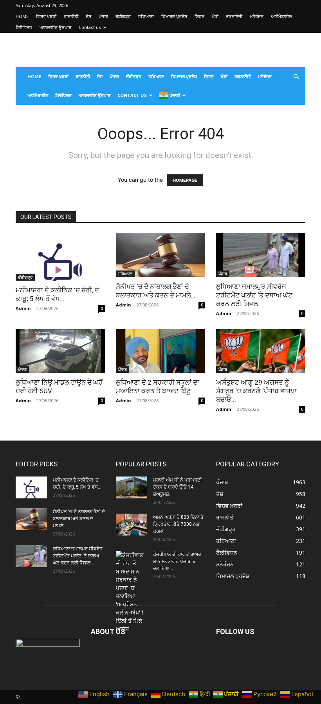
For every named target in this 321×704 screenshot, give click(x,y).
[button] (296, 77)
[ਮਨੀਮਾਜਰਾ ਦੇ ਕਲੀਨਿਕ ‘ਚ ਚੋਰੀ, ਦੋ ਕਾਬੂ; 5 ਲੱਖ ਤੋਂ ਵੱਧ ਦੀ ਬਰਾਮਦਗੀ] (60, 257)
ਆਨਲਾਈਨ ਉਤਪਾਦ (55, 27)
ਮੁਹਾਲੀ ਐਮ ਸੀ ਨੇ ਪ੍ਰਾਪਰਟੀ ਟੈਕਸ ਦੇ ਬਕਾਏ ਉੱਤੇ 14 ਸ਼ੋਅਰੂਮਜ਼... (177, 487)
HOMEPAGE (185, 180)
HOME (22, 16)
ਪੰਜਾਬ (103, 16)
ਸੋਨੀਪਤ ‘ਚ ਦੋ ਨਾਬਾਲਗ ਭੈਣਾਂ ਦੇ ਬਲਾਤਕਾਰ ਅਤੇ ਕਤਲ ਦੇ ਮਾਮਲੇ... (79, 518)
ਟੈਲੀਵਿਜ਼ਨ (24, 27)
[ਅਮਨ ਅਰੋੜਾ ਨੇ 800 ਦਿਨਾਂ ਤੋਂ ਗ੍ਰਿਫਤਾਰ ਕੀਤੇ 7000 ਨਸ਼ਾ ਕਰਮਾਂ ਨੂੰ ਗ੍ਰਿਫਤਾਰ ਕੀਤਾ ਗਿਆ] (131, 525)
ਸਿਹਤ (199, 16)
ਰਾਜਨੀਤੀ (71, 16)
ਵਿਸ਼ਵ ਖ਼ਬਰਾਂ (46, 16)
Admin (23, 308)
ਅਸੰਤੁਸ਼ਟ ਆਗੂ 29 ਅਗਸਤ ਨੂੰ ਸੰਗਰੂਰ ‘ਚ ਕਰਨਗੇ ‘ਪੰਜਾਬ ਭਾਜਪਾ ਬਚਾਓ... (256, 390)
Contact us (90, 27)
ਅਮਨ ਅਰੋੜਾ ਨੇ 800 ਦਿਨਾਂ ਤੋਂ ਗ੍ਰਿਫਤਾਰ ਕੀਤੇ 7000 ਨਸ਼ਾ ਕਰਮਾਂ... (178, 524)
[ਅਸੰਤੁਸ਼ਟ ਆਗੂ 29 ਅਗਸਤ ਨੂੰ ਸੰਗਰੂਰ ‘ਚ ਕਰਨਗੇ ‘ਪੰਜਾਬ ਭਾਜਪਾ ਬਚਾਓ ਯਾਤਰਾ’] (260, 351)
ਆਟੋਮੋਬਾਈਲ (281, 16)
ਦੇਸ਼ (88, 16)
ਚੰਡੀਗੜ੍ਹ (123, 16)
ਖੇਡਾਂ (215, 16)
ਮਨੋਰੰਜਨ (256, 16)
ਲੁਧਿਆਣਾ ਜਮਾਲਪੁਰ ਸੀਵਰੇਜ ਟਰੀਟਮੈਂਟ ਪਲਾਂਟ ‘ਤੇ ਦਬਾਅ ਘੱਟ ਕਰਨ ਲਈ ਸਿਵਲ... (254, 295)
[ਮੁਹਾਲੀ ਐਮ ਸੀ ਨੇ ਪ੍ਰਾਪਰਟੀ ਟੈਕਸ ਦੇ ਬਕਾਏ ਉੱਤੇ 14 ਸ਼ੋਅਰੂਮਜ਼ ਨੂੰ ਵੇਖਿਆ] (131, 487)
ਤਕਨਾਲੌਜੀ (234, 16)
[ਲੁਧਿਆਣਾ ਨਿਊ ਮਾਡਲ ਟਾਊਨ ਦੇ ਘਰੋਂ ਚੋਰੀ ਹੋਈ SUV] (60, 351)
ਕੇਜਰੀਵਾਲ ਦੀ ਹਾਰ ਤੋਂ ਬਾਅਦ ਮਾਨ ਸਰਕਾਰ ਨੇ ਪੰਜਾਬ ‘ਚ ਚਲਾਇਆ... (177, 561)
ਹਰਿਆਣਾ (146, 16)
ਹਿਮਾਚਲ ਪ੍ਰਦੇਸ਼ (174, 16)
